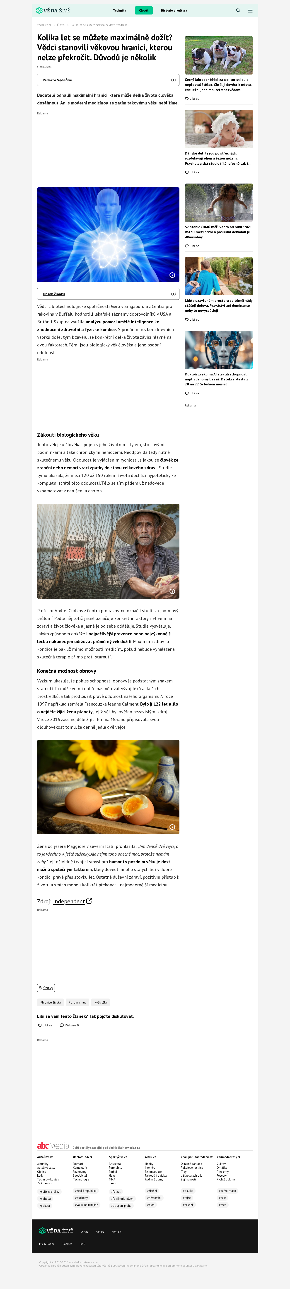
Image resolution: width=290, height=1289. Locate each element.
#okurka (188, 1191)
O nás (84, 1231)
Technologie (81, 1179)
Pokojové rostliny (192, 1168)
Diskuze (71, 1025)
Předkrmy (223, 1172)
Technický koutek (48, 1179)
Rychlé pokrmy (226, 1179)
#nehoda (45, 1199)
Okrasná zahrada (191, 1164)
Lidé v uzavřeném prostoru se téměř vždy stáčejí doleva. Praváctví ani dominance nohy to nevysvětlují (218, 305)
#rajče (187, 1198)
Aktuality (42, 1164)
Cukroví (221, 1164)
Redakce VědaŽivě (57, 80)
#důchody (81, 1198)
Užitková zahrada (192, 1176)
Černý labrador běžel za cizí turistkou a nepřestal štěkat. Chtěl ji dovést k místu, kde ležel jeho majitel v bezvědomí (218, 84)
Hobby (149, 1164)
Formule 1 (115, 1168)
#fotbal (116, 1192)
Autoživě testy (46, 1168)
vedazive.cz (44, 25)
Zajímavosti (44, 1183)
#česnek (188, 1205)
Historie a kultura (174, 10)
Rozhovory (79, 1172)
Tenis (112, 1183)
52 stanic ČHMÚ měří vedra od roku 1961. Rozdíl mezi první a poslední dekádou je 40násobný (218, 232)
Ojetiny (41, 1172)
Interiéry (150, 1168)
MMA (112, 1179)
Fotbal (113, 1172)
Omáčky (222, 1168)
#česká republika (86, 1191)
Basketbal (115, 1164)
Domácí (78, 1164)
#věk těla (100, 1002)
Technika (119, 10)
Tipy (183, 1172)
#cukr (222, 1198)
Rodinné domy (154, 1179)
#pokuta (44, 1206)
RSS (82, 1243)
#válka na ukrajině (86, 1205)
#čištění (152, 1191)
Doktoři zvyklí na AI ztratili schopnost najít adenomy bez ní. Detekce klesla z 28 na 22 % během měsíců (216, 379)
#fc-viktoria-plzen (122, 1199)
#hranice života (50, 1002)
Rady (40, 1176)
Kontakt (116, 1231)
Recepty (222, 1176)
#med (222, 1205)
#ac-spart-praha (121, 1206)
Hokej (112, 1176)
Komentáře (80, 1168)
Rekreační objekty (156, 1176)
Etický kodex (46, 1243)
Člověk (143, 10)
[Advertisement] (108, 146)
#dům (151, 1205)
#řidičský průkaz (49, 1192)
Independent (69, 901)
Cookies (67, 1243)
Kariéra (100, 1231)
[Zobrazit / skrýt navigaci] (250, 10)
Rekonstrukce (153, 1172)
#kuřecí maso (227, 1191)
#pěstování (154, 1198)
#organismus (77, 1002)
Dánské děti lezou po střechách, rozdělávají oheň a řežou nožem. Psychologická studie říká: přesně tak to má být (217, 158)
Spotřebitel (80, 1176)
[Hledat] (238, 10)
